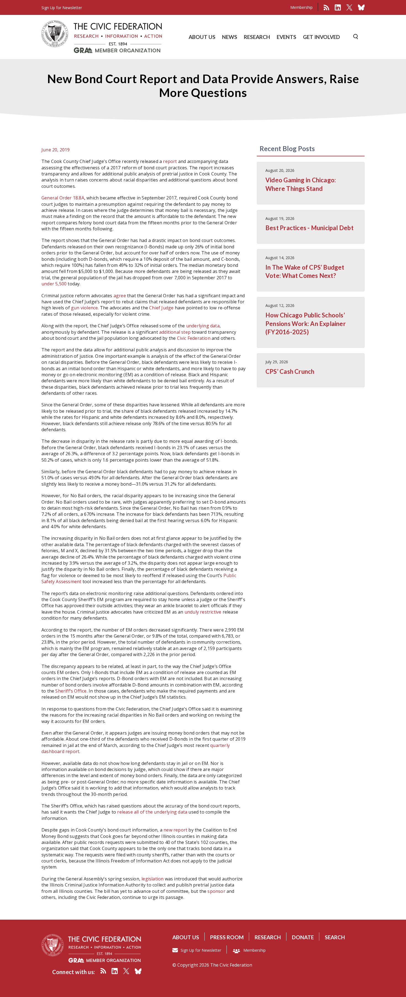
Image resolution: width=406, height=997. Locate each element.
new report (175, 830)
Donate (303, 937)
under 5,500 (54, 284)
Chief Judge (161, 308)
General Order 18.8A (62, 198)
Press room (227, 937)
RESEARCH (257, 37)
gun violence (84, 308)
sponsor (216, 891)
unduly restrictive (203, 612)
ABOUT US (202, 37)
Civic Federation (193, 338)
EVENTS (286, 37)
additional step (175, 332)
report (170, 161)
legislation (152, 879)
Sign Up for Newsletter (201, 950)
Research (268, 937)
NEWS (229, 37)
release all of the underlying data (152, 812)
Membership (301, 7)
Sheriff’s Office (70, 691)
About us (185, 937)
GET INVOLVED (321, 37)
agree (120, 296)
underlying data (203, 326)
